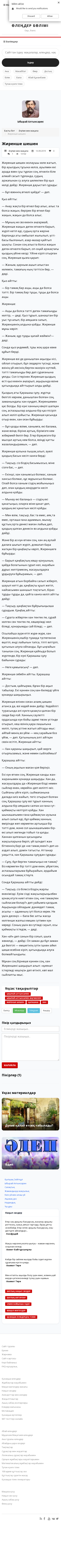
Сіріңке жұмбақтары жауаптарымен (20, 1459)
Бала (18, 77)
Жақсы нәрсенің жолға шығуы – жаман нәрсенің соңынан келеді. (29, 1245)
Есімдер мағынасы (11, 1406)
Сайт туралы (8, 1346)
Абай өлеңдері (9, 1431)
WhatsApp (19, 1010)
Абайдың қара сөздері (13, 1443)
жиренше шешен (15, 1002)
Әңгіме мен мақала (28, 130)
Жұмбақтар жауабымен (14, 1382)
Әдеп (9, 1164)
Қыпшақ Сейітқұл (14, 1179)
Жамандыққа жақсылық (17, 1191)
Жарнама (7, 1354)
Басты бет (9, 130)
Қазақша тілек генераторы (16, 1479)
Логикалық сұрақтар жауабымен (19, 1455)
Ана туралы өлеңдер (12, 1439)
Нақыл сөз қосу (9, 1495)
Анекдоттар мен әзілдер (14, 1394)
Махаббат (20, 71)
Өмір (35, 71)
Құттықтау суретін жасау (15, 1475)
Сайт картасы (9, 1358)
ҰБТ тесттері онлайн (12, 1418)
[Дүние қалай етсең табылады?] (30, 1114)
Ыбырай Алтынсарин (30, 121)
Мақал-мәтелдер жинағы (15, 1386)
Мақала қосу (8, 1491)
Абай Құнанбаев (37, 77)
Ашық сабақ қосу (10, 1499)
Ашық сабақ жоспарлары (15, 1402)
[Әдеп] (30, 1153)
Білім (7, 77)
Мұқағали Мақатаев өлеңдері (17, 1435)
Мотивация (8, 1410)
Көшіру (46, 1010)
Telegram (33, 1010)
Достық (48, 71)
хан (44, 1002)
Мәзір (9, 4)
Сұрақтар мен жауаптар (14, 1451)
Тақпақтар (7, 1447)
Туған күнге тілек (14, 83)
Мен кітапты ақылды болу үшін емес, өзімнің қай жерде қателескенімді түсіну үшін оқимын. (30, 1277)
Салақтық (10, 1187)
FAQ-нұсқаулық (9, 1366)
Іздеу (30, 62)
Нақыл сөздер (9, 1390)
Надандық (10, 1202)
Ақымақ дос (11, 1198)
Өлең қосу (7, 1503)
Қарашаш (33, 1002)
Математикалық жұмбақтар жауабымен (23, 1463)
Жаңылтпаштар (10, 1398)
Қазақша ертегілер (12, 1414)
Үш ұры (8, 1206)
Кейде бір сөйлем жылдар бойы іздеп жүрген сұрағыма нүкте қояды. (28, 1261)
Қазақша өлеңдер (11, 1378)
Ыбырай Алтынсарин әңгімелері (24, 998)
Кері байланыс (9, 1362)
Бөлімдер (11, 41)
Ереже (5, 1350)
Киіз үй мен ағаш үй (15, 1194)
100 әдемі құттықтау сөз (14, 1471)
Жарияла (10, 1065)
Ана (7, 71)
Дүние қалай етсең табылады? (29, 1125)
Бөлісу (7, 1010)
